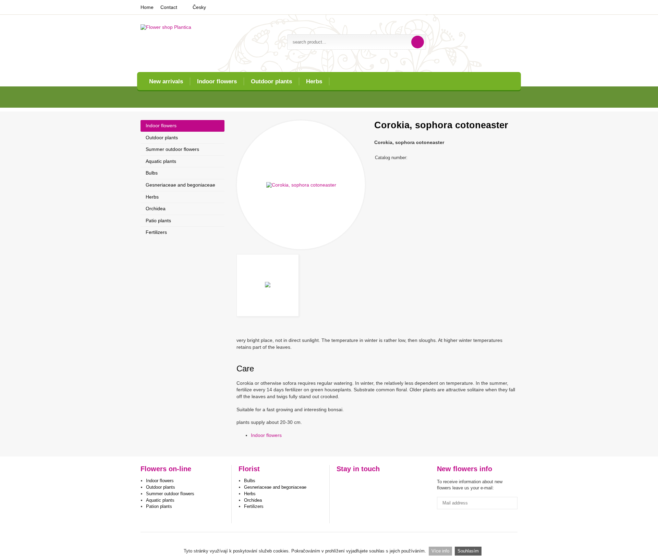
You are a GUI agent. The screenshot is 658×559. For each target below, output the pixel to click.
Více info (440, 551)
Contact (168, 7)
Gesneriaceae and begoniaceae (180, 185)
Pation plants (159, 506)
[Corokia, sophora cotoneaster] (300, 185)
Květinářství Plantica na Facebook (343, 483)
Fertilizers (156, 232)
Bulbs (152, 173)
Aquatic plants (161, 161)
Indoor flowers (217, 81)
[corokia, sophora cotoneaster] (267, 285)
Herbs (314, 81)
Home (147, 7)
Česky (199, 7)
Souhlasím (468, 551)
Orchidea (156, 208)
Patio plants (158, 220)
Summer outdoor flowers (172, 149)
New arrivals (166, 81)
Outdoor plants (271, 81)
